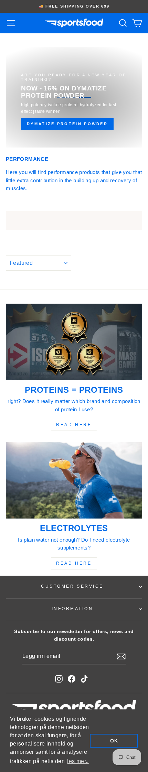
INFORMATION (72, 608)
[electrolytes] (74, 480)
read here (74, 424)
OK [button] (114, 740)
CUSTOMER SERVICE (72, 586)
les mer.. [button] (77, 761)
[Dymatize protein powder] (74, 97)
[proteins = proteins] (74, 342)
